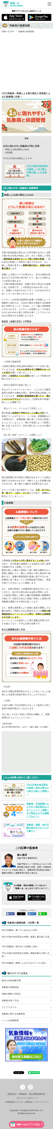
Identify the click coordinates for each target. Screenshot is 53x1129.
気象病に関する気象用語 (13, 1014)
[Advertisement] (26, 61)
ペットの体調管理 (10, 1020)
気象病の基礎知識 (26, 31)
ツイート (21, 913)
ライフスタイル (9, 1007)
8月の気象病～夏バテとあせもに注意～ (20, 930)
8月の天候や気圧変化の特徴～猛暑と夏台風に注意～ (25, 938)
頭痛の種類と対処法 (11, 994)
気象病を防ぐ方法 (10, 1000)
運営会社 (12, 1094)
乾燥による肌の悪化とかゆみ (17, 149)
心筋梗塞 (9, 152)
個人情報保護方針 (37, 1094)
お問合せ (29, 1102)
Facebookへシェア (10, 913)
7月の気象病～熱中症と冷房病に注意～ (20, 946)
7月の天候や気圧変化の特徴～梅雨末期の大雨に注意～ (25, 955)
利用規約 (23, 1094)
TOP (8, 31)
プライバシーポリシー (26, 1098)
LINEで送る (42, 913)
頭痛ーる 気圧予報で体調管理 (13, 4)
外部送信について (14, 1102)
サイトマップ (41, 1102)
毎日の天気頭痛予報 (11, 980)
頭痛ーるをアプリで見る (28, 1124)
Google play (40, 17)
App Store (13, 17)
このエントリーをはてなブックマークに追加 (32, 913)
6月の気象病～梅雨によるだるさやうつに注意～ (24, 963)
